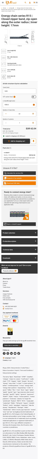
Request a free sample (13, 178)
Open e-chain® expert (12, 224)
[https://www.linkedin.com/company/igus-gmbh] (11, 353)
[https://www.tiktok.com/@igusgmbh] (18, 353)
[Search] (25, 2)
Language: (10, 358)
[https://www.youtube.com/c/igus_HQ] (15, 353)
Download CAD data (12, 183)
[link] (19, 174)
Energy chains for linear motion (24, 8)
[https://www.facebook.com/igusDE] (4, 353)
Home (4, 8)
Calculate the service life (14, 173)
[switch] (33, 96)
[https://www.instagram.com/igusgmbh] (7, 353)
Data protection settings (10, 373)
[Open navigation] (2, 2)
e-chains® (11, 8)
